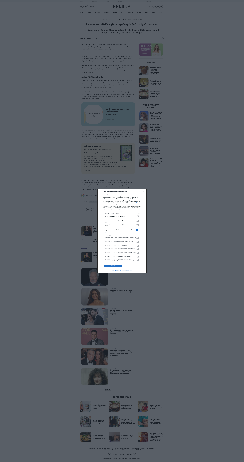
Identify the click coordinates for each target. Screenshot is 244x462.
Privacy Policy (129, 270)
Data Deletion (115, 270)
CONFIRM (112, 265)
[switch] (137, 216)
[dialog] (122, 231)
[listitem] (122, 213)
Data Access (122, 270)
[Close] (144, 192)
